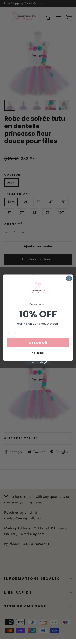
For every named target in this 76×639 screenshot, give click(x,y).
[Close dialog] (69, 278)
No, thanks (38, 353)
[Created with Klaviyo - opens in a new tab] (38, 363)
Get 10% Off (38, 343)
